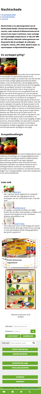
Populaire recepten (20, 368)
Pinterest (20, 382)
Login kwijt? (12, 336)
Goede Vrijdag (19, 224)
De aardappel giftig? (9, 15)
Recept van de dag (20, 349)
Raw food (17, 192)
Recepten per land (20, 363)
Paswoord (8, 331)
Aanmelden (28, 336)
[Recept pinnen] (33, 252)
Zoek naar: (6, 343)
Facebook (20, 377)
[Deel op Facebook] (33, 248)
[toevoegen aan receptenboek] (33, 245)
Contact (25, 388)
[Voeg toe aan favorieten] (33, 242)
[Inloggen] (33, 331)
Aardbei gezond (19, 208)
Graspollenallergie (8, 17)
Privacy (30, 388)
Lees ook (5, 19)
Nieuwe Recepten (20, 354)
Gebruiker (8, 326)
